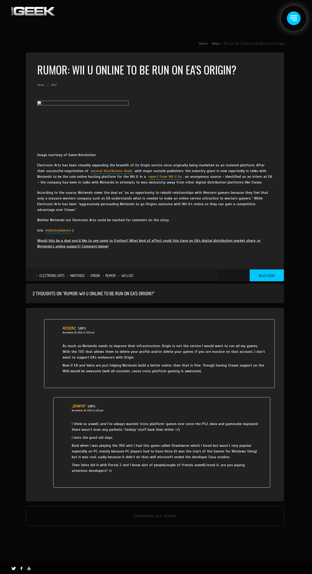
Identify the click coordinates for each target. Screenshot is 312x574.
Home (203, 43)
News (216, 43)
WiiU (53, 85)
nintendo (77, 275)
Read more (267, 276)
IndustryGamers (58, 230)
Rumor (111, 275)
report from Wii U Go (165, 176)
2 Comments (234, 275)
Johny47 (78, 406)
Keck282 (69, 328)
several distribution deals (111, 171)
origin (95, 275)
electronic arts (52, 275)
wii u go (127, 275)
